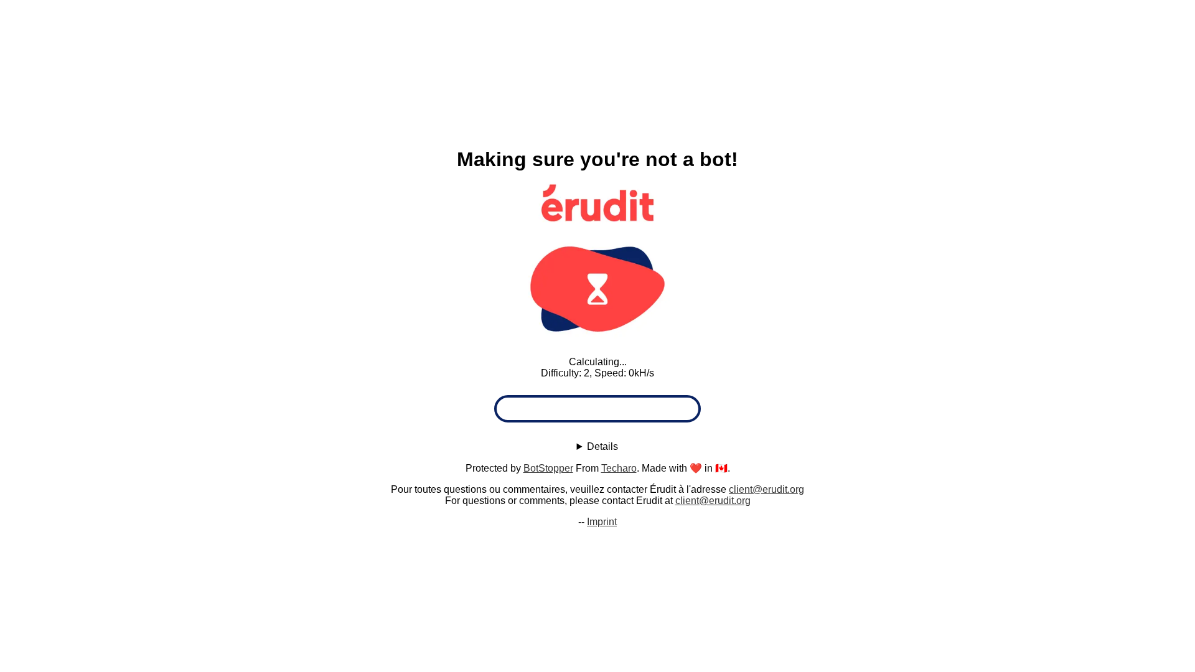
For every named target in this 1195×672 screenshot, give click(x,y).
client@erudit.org (766, 489)
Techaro (619, 468)
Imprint (602, 521)
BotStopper (548, 468)
